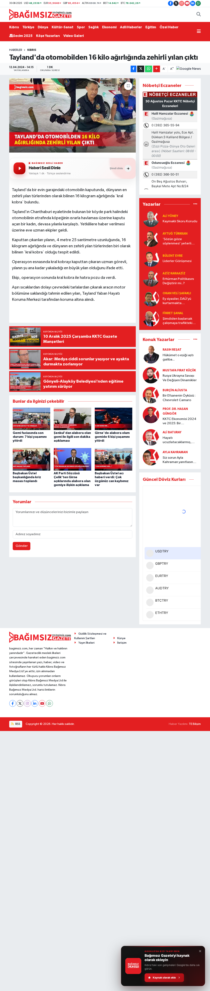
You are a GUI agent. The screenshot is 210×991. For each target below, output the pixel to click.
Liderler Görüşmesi (177, 261)
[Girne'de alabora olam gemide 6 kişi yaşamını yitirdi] (113, 419)
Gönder (22, 546)
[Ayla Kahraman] (151, 457)
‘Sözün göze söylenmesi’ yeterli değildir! (177, 241)
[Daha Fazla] (156, 69)
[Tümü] (195, 204)
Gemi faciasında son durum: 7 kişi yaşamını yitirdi (30, 436)
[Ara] (198, 14)
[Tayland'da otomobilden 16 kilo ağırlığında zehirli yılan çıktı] (72, 115)
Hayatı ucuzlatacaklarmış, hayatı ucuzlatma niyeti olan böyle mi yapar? (177, 440)
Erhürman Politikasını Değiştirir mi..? (178, 281)
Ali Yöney (170, 216)
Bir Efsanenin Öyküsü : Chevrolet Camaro (179, 398)
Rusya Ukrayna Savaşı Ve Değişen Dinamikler (180, 378)
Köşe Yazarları (48, 36)
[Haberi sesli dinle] (19, 168)
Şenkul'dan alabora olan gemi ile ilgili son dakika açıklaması (72, 436)
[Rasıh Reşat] (151, 354)
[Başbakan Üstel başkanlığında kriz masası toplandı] (31, 459)
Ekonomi (109, 27)
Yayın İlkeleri (86, 642)
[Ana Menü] (199, 31)
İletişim (122, 642)
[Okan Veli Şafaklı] (151, 298)
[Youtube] (42, 703)
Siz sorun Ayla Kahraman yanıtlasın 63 (178, 460)
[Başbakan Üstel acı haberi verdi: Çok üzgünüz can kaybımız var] (113, 459)
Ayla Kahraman (175, 452)
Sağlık (93, 27)
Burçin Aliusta (175, 390)
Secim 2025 (23, 36)
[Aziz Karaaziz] (151, 278)
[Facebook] (12, 703)
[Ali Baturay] (151, 437)
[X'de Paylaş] (140, 69)
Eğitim (150, 27)
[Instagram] (27, 703)
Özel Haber (169, 27)
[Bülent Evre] (151, 258)
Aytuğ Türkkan (175, 233)
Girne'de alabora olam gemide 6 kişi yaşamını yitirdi (112, 436)
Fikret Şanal (173, 313)
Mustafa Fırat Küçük (179, 370)
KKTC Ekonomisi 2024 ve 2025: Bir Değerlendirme (179, 421)
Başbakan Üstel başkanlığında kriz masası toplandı (27, 477)
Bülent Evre (173, 255)
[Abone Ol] (188, 69)
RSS (17, 723)
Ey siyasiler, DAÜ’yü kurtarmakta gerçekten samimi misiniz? (177, 301)
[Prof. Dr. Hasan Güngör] (151, 415)
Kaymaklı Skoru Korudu (180, 221)
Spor (81, 27)
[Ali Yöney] (151, 218)
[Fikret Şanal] (151, 318)
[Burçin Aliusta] (151, 395)
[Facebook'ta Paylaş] (133, 69)
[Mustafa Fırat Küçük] (151, 375)
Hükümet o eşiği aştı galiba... (178, 357)
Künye (121, 638)
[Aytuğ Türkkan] (151, 238)
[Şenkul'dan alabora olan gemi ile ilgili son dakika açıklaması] (72, 419)
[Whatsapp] (49, 703)
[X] (20, 703)
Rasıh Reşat (172, 349)
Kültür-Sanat (62, 27)
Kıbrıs (14, 27)
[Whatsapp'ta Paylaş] (148, 69)
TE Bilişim (195, 723)
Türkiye (28, 27)
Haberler (15, 50)
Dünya (43, 27)
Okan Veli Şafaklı (177, 293)
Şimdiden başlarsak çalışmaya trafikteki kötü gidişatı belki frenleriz (177, 321)
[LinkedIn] (34, 703)
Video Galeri (73, 36)
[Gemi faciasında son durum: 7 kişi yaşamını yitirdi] (31, 419)
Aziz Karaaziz (174, 273)
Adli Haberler (131, 27)
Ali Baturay (172, 432)
